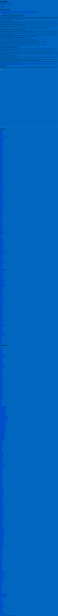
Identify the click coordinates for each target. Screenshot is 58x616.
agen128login (1, 492)
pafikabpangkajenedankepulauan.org (4, 416)
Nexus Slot (1, 240)
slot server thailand (2, 186)
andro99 (1, 524)
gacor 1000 (1, 227)
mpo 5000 (1, 383)
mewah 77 (1, 215)
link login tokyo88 (25, 63)
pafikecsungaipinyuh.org (3, 424)
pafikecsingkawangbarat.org (3, 417)
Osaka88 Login (2, 335)
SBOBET (1, 212)
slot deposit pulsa (2, 396)
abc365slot (1, 484)
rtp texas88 (1, 392)
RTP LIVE (1, 213)
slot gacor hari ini (2, 369)
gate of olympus (2, 303)
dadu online (1, 570)
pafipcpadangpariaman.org (3, 406)
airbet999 (1, 501)
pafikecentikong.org (2, 433)
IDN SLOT (1, 148)
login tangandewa (2, 301)
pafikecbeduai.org (2, 432)
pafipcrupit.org (2, 282)
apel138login (1, 540)
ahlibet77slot (1, 497)
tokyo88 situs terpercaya (18, 64)
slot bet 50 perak (2, 140)
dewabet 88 (1, 226)
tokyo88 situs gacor (12, 64)
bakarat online (2, 197)
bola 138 (1, 219)
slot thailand (1, 297)
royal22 (1, 338)
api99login (1, 541)
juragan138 (1, 375)
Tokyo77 (1, 275)
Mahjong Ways (2, 255)
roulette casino (2, 205)
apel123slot (1, 539)
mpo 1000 (1, 382)
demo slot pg (1, 463)
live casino (1, 302)
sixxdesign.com (2, 17)
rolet (0, 206)
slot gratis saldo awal (2, 572)
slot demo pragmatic (2, 357)
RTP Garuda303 (2, 378)
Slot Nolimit (1, 263)
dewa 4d (1, 225)
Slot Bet (1, 468)
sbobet (1, 184)
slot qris (1, 250)
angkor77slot (1, 534)
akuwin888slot (2, 511)
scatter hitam (1, 291)
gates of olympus (2, 464)
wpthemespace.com (15, 615)
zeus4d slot (1, 278)
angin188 (1, 528)
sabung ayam (1, 293)
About (2, 5)
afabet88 (1, 491)
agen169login (1, 493)
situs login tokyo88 (42, 63)
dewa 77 (1, 217)
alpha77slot (1, 515)
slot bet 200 (1, 326)
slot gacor (1, 174)
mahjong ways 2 (2, 130)
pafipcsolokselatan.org (3, 285)
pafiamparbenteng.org (2, 415)
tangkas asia (1, 208)
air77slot (1, 498)
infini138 (1, 372)
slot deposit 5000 (2, 277)
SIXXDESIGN (4, 1)
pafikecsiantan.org (2, 423)
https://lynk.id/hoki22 (2, 594)
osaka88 (1, 591)
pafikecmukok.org (2, 436)
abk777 (1, 486)
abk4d (1, 485)
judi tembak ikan (2, 367)
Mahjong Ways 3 (2, 241)
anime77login (1, 537)
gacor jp (1, 228)
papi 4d (1, 384)
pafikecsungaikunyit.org (3, 425)
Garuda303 (1, 177)
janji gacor (1, 469)
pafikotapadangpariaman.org (3, 407)
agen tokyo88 (9, 63)
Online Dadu (1, 442)
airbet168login (2, 499)
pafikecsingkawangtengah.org (3, 418)
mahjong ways (2, 304)
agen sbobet (1, 191)
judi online (1, 185)
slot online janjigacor (2, 272)
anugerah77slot (2, 538)
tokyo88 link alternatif (2, 64)
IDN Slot (1, 248)
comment (25, 64)
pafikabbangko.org (2, 283)
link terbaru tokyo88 (30, 63)
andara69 (1, 522)
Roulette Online (2, 232)
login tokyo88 (38, 63)
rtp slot (1, 265)
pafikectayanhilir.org (2, 439)
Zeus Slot (1, 251)
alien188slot (1, 514)
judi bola (1, 194)
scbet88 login (1, 388)
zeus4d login (1, 603)
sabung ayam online (2, 249)
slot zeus (1, 294)
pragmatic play (2, 347)
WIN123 (1, 549)
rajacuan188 (1, 386)
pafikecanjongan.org (2, 421)
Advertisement (3, 6)
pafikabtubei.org (2, 410)
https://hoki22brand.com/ (3, 597)
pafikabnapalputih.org (2, 409)
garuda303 (1, 161)
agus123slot (1, 495)
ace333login (1, 487)
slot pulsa (1, 141)
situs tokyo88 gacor (51, 63)
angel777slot (1, 526)
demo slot (1, 299)
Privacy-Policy (3, 7)
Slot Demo (1, 259)
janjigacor (1, 457)
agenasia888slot (2, 494)
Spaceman (1, 147)
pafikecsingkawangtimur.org (3, 419)
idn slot (1, 235)
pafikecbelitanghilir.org (3, 427)
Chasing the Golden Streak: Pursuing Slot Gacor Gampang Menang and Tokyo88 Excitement (19, 11)
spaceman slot (1, 180)
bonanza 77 (1, 223)
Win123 (1, 565)
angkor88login (2, 535)
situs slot (1, 178)
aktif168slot (1, 507)
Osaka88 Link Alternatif (3, 324)
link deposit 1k (2, 605)
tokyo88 (55, 63)
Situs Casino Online (2, 355)
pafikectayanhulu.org (2, 438)
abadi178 (1, 483)
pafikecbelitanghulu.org (3, 428)
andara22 (1, 521)
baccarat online (2, 366)
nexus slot (1, 292)
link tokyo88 (34, 63)
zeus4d (1, 604)
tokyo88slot (22, 64)
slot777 (1, 142)
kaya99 (1, 374)
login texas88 (1, 391)
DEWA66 (1, 149)
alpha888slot (1, 516)
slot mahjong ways (2, 286)
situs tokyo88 (47, 63)
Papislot (1, 220)
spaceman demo (2, 243)
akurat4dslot (1, 508)
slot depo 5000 (2, 332)
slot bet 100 (1, 290)
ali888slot (1, 513)
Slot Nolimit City (2, 268)
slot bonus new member (3, 467)
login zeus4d (1, 289)
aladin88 (1, 373)
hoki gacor (1, 229)
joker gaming (1, 231)
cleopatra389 (5, 13)
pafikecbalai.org (2, 431)
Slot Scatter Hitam (2, 530)
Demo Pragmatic (2, 354)
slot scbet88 (1, 387)
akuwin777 (1, 510)
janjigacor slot (1, 273)
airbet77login (1, 500)
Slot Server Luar (2, 356)
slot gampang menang (2, 573)
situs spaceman (2, 577)
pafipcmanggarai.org (2, 411)
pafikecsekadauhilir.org (3, 430)
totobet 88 (1, 214)
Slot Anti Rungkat (2, 188)
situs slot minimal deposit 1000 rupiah (4, 136)
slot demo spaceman (2, 333)
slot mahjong (1, 334)
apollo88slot (1, 543)
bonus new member (2, 252)
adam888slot (1, 488)
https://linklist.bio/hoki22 (3, 593)
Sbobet (1, 187)
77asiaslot (1, 481)
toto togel (1, 316)
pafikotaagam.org (2, 397)
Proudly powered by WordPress (4, 615)
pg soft (1, 348)
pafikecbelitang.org (2, 426)
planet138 (1, 371)
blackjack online (2, 364)
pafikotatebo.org (2, 284)
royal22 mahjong (2, 135)
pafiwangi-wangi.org (2, 412)
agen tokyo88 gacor (14, 63)
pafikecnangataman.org (3, 429)
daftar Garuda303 (2, 444)
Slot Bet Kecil (2, 146)
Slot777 (1, 253)
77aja (0, 480)
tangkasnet (1, 199)
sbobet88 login (2, 360)
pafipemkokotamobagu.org (3, 414)
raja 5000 (1, 385)
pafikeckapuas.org (2, 434)
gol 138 (1, 218)
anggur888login (2, 527)
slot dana (1, 145)
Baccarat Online (2, 190)
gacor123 (1, 310)
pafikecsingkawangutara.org (3, 420)
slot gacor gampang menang (3, 269)
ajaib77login (1, 502)
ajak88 (1, 503)
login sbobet (1, 200)
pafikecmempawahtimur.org (3, 422)
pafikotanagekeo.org (2, 279)
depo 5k (1, 329)
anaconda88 (1, 519)
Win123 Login (2, 532)
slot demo (1, 352)
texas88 (1, 171)
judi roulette (1, 203)
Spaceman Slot (2, 260)
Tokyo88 (1, 254)
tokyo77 (1, 582)
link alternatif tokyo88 (19, 63)
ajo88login (1, 506)
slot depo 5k (1, 137)
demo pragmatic (2, 363)
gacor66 (1, 287)
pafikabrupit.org (2, 281)
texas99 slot (1, 271)
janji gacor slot (2, 517)
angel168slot (1, 525)
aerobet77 (1, 490)
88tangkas (1, 193)
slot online (1, 176)
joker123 (1, 247)
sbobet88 (1, 139)
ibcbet (0, 236)
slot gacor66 (1, 306)
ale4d (0, 512)
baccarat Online (2, 244)
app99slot (1, 544)
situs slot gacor (2, 323)
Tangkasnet (1, 189)
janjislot (1, 131)
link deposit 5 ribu (2, 606)
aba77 (0, 482)
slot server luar (2, 242)
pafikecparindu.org (2, 437)
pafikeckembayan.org (2, 435)
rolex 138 (1, 216)
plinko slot (1, 144)
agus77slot (1, 496)
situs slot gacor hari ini (3, 209)
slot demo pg (1, 607)
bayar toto (1, 222)
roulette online (2, 201)
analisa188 (1, 520)
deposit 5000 (1, 238)
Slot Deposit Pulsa (2, 261)
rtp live (1, 192)
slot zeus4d (1, 318)
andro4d (1, 523)
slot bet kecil (1, 172)
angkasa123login (2, 529)
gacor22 (1, 395)
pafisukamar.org (2, 280)
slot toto (1, 441)
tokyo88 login (7, 64)
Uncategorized (4, 63)
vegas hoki (1, 393)
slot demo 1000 (2, 262)
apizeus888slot (2, 542)
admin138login (2, 489)
